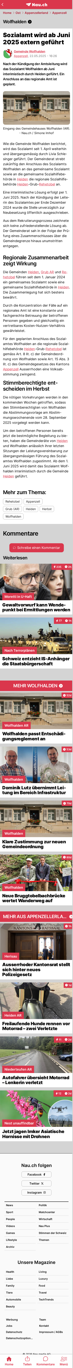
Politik (43, 1205)
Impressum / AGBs (51, 1331)
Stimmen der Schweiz (52, 1232)
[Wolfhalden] (36, 22)
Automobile (13, 1299)
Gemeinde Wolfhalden (29, 51)
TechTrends (46, 1299)
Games (10, 1232)
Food (42, 1285)
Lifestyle (11, 1239)
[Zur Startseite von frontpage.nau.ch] (36, 4)
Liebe (9, 1278)
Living (43, 1271)
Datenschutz (14, 1331)
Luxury (43, 1278)
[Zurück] (2, 4)
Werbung (12, 1319)
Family (10, 1285)
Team (42, 1319)
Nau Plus (44, 1226)
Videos (10, 1226)
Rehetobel (47, 184)
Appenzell (59, 13)
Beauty (10, 1306)
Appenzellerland (36, 13)
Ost (18, 13)
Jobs (9, 1325)
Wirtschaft (45, 1219)
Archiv (10, 1246)
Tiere (9, 1292)
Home (7, 13)
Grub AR (47, 272)
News (9, 1205)
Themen (44, 1239)
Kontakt (44, 1325)
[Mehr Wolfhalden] (36, 686)
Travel (43, 1292)
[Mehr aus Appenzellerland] (36, 916)
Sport (9, 1212)
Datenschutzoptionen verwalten (20, 1338)
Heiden (22, 179)
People (10, 1219)
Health (10, 1271)
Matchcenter (47, 1212)
